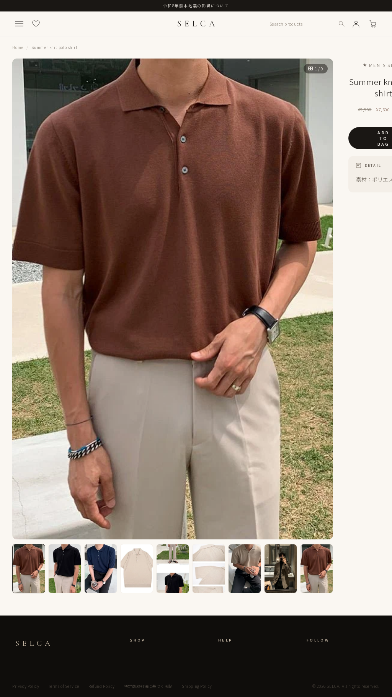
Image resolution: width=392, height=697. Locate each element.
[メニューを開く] (19, 24)
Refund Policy (101, 686)
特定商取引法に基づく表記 (148, 686)
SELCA (197, 24)
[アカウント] (356, 24)
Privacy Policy (25, 686)
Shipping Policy (197, 686)
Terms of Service (63, 686)
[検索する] (341, 23)
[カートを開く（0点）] (373, 24)
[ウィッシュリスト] (36, 24)
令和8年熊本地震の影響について (196, 5)
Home (17, 47)
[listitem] (28, 568)
